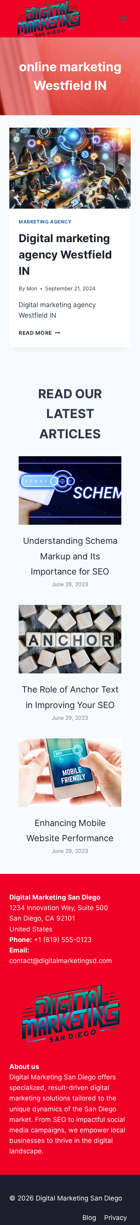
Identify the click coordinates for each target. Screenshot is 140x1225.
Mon (31, 288)
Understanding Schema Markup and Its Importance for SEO (70, 556)
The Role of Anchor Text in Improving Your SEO (70, 697)
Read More (39, 333)
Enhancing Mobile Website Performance (70, 831)
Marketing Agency (45, 222)
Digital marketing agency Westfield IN (65, 255)
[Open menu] (123, 19)
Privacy (115, 1217)
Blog (89, 1217)
